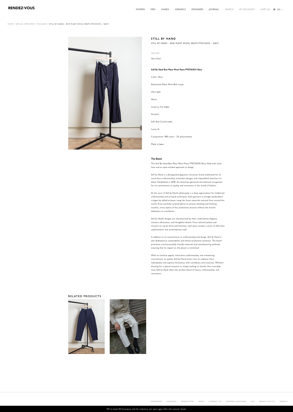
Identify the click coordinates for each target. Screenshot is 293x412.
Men (153, 9)
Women (140, 9)
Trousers (42, 23)
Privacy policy (267, 401)
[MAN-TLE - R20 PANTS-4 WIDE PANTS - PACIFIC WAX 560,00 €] (86, 326)
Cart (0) (265, 9)
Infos (201, 401)
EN (278, 9)
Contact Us (215, 401)
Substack (172, 401)
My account (247, 9)
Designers (197, 9)
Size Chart (156, 58)
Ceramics (180, 9)
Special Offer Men (25, 23)
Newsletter (187, 401)
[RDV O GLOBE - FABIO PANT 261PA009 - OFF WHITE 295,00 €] (128, 326)
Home (10, 23)
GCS (253, 401)
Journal (214, 9)
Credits (284, 401)
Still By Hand (163, 38)
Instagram (156, 401)
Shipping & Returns (236, 401)
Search (229, 9)
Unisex (165, 9)
